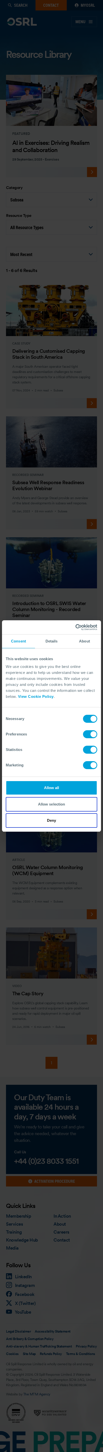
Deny (51, 820)
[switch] (90, 734)
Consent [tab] (18, 641)
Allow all (51, 788)
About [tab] (84, 641)
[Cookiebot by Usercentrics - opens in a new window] (75, 627)
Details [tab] (52, 641)
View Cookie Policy (36, 696)
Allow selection (51, 804)
